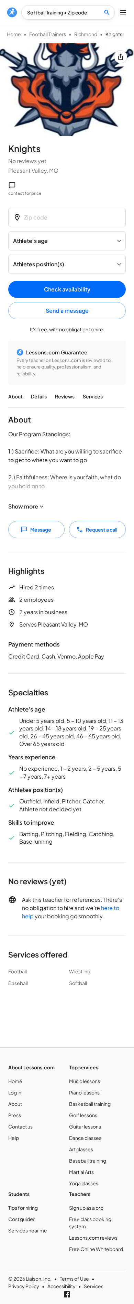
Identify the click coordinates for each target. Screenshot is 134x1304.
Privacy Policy (23, 1286)
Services (93, 396)
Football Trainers (47, 34)
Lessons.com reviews (93, 1237)
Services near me (27, 1230)
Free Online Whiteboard (96, 1249)
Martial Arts (81, 1172)
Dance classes (85, 1138)
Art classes (81, 1149)
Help (13, 1138)
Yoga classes (83, 1183)
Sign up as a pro (86, 1208)
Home (14, 34)
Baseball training (87, 1160)
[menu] (12, 12)
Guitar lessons (85, 1126)
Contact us (20, 1126)
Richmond (85, 34)
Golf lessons (83, 1115)
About (15, 396)
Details (39, 396)
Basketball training (90, 1104)
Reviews (65, 396)
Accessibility (61, 1286)
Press (14, 1115)
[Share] (120, 56)
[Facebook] (67, 1294)
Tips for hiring (23, 1208)
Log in (14, 1092)
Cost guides (21, 1219)
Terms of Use (74, 1278)
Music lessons (84, 1081)
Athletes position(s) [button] (38, 264)
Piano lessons (84, 1092)
